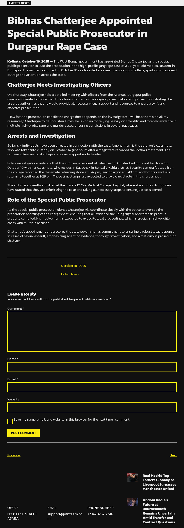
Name (12, 359)
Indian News (70, 274)
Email (12, 379)
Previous (13, 455)
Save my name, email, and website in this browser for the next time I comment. (72, 419)
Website (13, 399)
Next (173, 455)
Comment (15, 308)
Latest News (19, 3)
